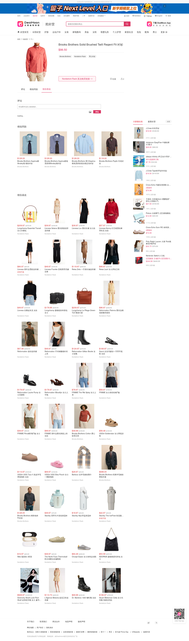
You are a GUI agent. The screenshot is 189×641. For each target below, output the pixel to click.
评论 (97, 112)
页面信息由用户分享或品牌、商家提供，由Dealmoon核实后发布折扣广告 (52, 636)
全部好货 (36, 31)
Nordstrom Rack (80, 56)
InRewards (136, 632)
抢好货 (35, 16)
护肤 (46, 31)
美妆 (87, 31)
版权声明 (81, 621)
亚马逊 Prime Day (121, 632)
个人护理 (117, 31)
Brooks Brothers (65, 56)
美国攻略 (51, 16)
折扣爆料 (67, 16)
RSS (156, 623)
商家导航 (76, 16)
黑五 (110, 632)
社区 (59, 16)
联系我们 (138, 16)
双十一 (103, 632)
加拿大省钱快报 (41, 632)
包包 (139, 31)
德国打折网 (80, 632)
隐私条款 (49, 627)
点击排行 (27, 16)
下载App (149, 16)
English (159, 16)
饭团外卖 (91, 16)
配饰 (147, 31)
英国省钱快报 (55, 632)
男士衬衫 (92, 56)
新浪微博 (148, 623)
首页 (18, 16)
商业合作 (56, 621)
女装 (67, 31)
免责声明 (68, 621)
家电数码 (77, 31)
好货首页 (24, 31)
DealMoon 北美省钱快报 (28, 23)
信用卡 (42, 16)
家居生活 (129, 31)
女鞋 (95, 31)
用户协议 (40, 627)
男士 (155, 31)
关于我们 (30, 621)
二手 (83, 16)
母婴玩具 (105, 31)
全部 (168, 121)
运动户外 (56, 31)
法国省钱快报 (68, 632)
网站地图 (30, 627)
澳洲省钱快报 (92, 632)
